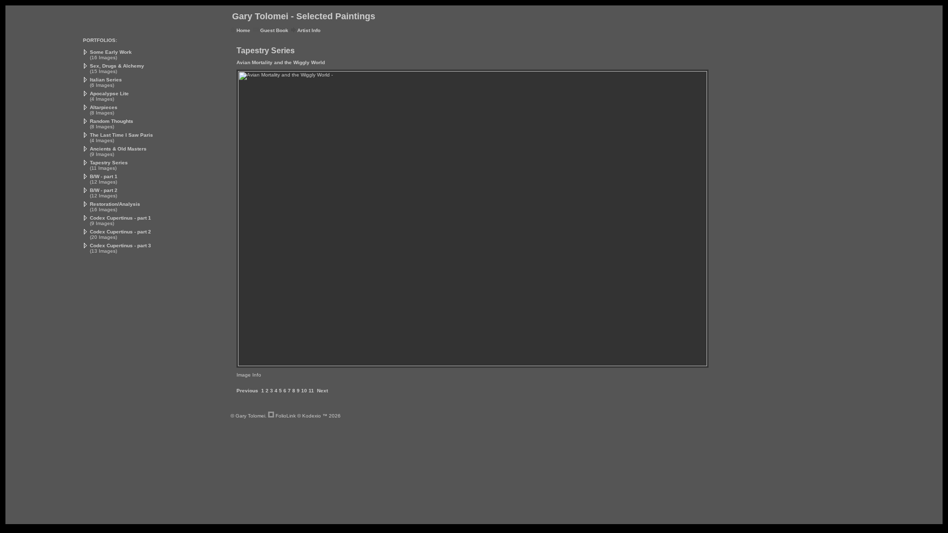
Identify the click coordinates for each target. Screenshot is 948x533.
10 (304, 390)
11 (311, 390)
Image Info (249, 375)
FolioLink (286, 416)
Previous (247, 390)
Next (322, 390)
